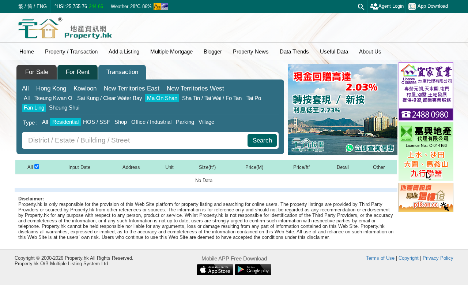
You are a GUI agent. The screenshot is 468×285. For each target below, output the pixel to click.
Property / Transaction (71, 51)
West (195, 88)
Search (262, 140)
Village (206, 122)
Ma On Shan (162, 98)
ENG (42, 6)
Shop (120, 122)
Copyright (409, 258)
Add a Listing (124, 51)
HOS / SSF (96, 122)
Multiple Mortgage (171, 51)
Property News (251, 51)
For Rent (78, 72)
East (131, 88)
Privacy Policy (438, 258)
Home (26, 51)
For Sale (36, 72)
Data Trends (294, 51)
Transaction (122, 72)
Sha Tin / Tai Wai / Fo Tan (212, 98)
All (25, 88)
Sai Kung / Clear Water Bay (109, 98)
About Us (370, 51)
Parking (185, 122)
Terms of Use (380, 258)
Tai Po (253, 98)
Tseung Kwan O (53, 98)
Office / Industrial (151, 122)
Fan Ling (34, 107)
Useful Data (334, 51)
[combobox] (136, 140)
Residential (65, 122)
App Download (433, 6)
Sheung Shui (64, 107)
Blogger (213, 51)
